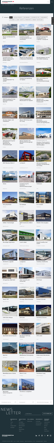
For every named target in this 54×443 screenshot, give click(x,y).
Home (15, 441)
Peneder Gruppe (46, 420)
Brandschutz (14, 420)
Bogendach (39, 419)
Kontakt (18, 441)
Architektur (21, 422)
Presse (45, 429)
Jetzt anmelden (47, 413)
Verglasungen (13, 425)
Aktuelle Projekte (18, 17)
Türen (12, 422)
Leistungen (38, 421)
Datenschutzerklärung (28, 441)
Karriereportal (22, 402)
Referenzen (29, 421)
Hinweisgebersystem (39, 441)
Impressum (22, 441)
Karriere (45, 425)
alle (11, 17)
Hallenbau (30, 419)
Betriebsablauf (22, 425)
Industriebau (22, 420)
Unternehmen (47, 422)
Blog (45, 427)
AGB (34, 441)
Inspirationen (38, 424)
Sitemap (45, 441)
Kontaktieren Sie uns (6, 402)
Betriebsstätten (35, 17)
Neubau (20, 427)
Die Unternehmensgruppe (43, 402)
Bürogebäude (44, 17)
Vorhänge (12, 427)
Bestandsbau (27, 17)
